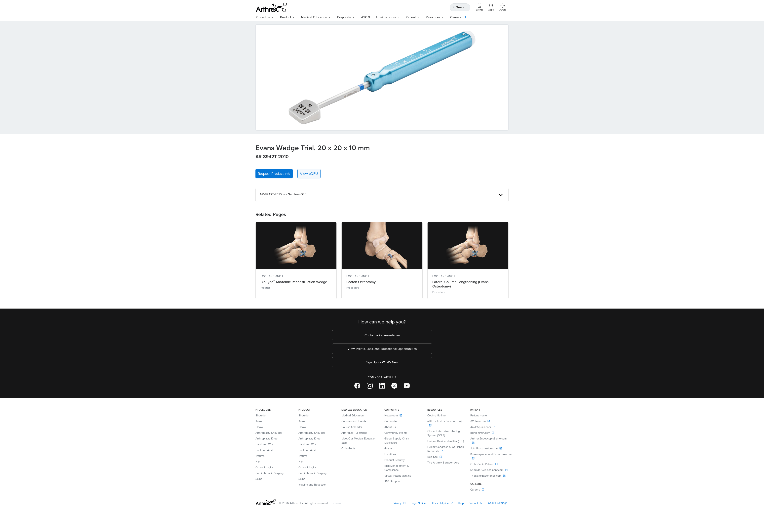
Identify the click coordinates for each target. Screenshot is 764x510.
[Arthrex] (271, 7)
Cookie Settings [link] (497, 503)
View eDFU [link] (309, 173)
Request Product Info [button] (274, 173)
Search (459, 7)
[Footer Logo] (265, 502)
